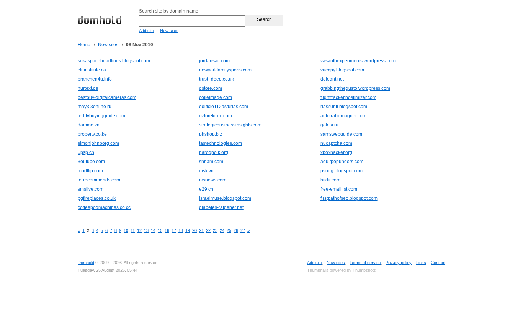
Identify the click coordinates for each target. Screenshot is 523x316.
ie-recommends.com (99, 180)
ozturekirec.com (215, 115)
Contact (438, 262)
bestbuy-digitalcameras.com (107, 97)
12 (139, 230)
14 (153, 230)
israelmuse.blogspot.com (225, 198)
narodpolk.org (213, 152)
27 (242, 230)
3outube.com (91, 161)
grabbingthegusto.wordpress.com (355, 88)
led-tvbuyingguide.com (101, 115)
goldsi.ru (329, 125)
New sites (169, 30)
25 (229, 230)
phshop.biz (210, 134)
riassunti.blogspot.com (343, 106)
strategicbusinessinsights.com (230, 125)
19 (187, 230)
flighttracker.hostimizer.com (348, 97)
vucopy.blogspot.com (342, 70)
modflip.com (90, 170)
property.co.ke (92, 134)
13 (146, 230)
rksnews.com (212, 180)
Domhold (86, 262)
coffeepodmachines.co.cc (104, 207)
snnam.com (211, 161)
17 (174, 230)
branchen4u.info (95, 79)
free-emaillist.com (338, 189)
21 (201, 230)
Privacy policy (399, 262)
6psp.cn (86, 152)
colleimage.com (215, 97)
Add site (146, 30)
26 (236, 230)
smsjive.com (90, 189)
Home (84, 44)
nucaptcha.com (336, 143)
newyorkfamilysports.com (225, 70)
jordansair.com (214, 60)
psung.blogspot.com (341, 170)
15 (160, 230)
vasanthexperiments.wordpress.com (358, 60)
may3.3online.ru (94, 106)
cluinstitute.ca (92, 70)
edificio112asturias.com (223, 106)
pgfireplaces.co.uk (97, 198)
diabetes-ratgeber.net (221, 207)
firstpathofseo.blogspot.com (349, 198)
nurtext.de (88, 88)
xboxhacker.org (336, 152)
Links (421, 262)
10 (126, 230)
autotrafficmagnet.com (343, 115)
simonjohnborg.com (98, 143)
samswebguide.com (341, 134)
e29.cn (206, 189)
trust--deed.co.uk (216, 79)
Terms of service (365, 262)
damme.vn (89, 125)
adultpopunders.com (341, 161)
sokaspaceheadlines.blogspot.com (114, 60)
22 (208, 230)
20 (194, 230)
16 (167, 230)
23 (215, 230)
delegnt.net (332, 79)
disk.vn (206, 170)
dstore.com (210, 88)
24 (222, 230)
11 (133, 230)
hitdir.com (330, 180)
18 (180, 230)
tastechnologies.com (220, 143)
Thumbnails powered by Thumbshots (341, 270)
